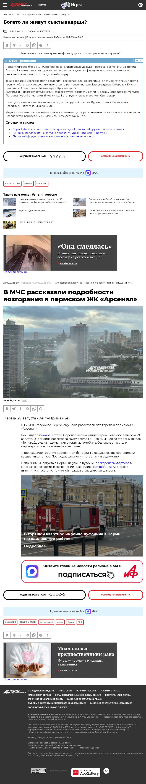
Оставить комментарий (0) (116, 156)
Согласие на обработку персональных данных (50, 743)
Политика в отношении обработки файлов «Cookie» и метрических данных (63, 748)
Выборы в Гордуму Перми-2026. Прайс (111, 703)
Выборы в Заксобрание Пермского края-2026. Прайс (57, 703)
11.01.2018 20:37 (11, 14)
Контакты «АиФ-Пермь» (118, 695)
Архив (20, 37)
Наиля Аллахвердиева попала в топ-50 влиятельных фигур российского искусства (43, 200)
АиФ (24, 400)
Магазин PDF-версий (39, 695)
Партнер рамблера (58, 771)
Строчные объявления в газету (45, 699)
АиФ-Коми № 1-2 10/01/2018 (68, 37)
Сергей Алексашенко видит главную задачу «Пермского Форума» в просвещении (67, 129)
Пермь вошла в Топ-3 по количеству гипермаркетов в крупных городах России (112, 200)
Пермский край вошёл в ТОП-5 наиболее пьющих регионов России (111, 212)
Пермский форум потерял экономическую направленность (52, 136)
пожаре (45, 435)
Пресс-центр (65, 691)
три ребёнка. (102, 466)
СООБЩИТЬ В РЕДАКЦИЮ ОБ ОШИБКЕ (47, 707)
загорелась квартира (113, 463)
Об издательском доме (41, 691)
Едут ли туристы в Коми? (32, 210)
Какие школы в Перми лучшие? (36, 222)
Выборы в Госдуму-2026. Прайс (84, 699)
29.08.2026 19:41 (11, 282)
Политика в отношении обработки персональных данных (55, 745)
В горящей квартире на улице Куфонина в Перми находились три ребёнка (72, 536)
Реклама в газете (110, 691)
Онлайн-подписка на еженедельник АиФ (78, 695)
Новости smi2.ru (15, 272)
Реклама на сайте (86, 691)
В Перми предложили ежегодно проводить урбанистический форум (59, 132)
